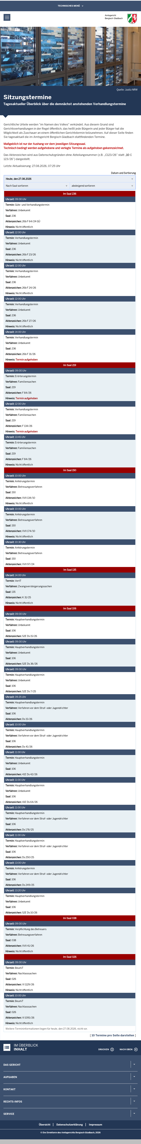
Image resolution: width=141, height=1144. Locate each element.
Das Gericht (11, 1064)
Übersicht (44, 1124)
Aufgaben (10, 1077)
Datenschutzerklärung (69, 1124)
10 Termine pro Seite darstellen (113, 1035)
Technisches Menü (69, 5)
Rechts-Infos (12, 1101)
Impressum (95, 1124)
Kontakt (9, 1089)
